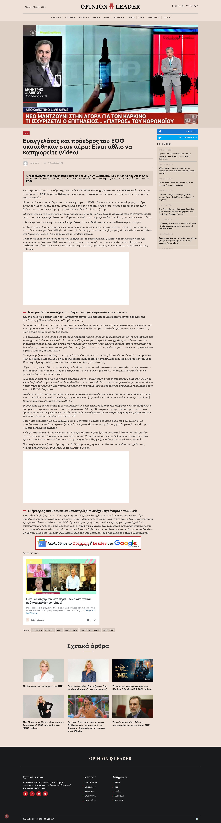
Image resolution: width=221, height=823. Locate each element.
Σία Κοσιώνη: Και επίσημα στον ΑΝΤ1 (43, 686)
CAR (141, 17)
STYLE (106, 17)
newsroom (34, 163)
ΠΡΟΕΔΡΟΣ (108, 630)
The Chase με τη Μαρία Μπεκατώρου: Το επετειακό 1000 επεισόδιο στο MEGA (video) (43, 725)
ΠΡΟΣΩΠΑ (118, 17)
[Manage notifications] (7, 816)
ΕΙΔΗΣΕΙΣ (55, 17)
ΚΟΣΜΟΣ (83, 17)
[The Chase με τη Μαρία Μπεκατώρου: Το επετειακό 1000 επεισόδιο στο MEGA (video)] (43, 706)
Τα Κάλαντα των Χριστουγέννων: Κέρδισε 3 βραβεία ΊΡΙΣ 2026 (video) (132, 688)
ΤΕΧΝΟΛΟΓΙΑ (154, 17)
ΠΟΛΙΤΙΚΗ (69, 17)
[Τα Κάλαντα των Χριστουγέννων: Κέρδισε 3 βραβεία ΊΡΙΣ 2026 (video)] (132, 670)
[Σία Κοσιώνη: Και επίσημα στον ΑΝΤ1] (43, 670)
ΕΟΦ (59, 630)
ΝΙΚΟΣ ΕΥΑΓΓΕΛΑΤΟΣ (90, 630)
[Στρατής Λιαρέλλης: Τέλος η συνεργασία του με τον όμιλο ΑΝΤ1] (132, 706)
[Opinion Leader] (110, 6)
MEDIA (96, 17)
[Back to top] (213, 815)
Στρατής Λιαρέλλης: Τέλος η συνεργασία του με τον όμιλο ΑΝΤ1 (131, 723)
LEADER (131, 17)
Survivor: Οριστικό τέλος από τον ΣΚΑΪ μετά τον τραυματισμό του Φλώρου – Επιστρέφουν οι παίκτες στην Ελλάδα (87, 726)
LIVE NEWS (37, 630)
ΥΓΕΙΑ (166, 17)
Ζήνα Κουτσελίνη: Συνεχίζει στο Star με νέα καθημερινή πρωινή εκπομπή (87, 688)
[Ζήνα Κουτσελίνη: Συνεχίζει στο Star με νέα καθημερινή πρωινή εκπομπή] (88, 670)
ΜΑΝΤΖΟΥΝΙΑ (71, 630)
